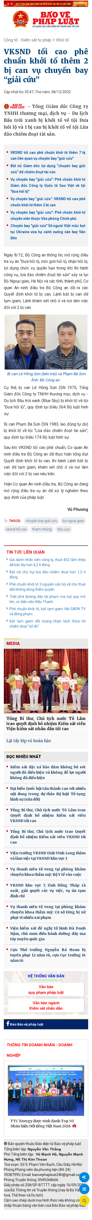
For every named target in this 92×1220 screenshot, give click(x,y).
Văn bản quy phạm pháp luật (46, 989)
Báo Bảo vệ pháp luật (26, 1024)
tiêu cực (63, 529)
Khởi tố (62, 40)
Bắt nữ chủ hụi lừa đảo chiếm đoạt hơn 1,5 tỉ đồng (47, 574)
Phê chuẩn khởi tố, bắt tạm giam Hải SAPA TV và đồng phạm (47, 611)
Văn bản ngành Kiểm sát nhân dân (46, 1005)
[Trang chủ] (46, 18)
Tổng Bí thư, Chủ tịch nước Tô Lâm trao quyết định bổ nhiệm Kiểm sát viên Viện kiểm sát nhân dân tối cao (46, 723)
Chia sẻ (84, 1177)
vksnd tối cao (16, 529)
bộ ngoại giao (73, 521)
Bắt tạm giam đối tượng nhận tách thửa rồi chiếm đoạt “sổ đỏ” (47, 623)
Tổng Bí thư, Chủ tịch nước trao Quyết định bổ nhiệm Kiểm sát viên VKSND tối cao (48, 837)
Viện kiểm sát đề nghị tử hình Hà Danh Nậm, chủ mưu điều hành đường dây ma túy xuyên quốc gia (48, 933)
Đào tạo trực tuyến (57, 1217)
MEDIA (13, 643)
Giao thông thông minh (55, 1212)
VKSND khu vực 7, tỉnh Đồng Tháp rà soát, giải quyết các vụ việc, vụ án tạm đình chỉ (48, 890)
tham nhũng (42, 529)
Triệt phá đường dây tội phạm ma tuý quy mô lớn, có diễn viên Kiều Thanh (47, 599)
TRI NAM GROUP (19, 1212)
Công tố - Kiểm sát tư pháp (27, 40)
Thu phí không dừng (22, 1217)
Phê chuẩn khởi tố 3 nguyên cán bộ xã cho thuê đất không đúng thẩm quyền (47, 586)
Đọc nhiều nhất (23, 756)
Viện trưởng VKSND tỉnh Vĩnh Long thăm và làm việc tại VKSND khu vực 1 (48, 856)
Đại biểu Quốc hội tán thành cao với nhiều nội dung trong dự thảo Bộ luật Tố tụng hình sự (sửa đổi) (48, 794)
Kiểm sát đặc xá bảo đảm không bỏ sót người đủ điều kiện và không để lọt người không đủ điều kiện (48, 772)
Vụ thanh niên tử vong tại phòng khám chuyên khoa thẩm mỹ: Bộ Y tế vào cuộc (48, 872)
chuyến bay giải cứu (41, 521)
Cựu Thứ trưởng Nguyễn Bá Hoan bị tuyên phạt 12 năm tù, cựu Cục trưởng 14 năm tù (48, 955)
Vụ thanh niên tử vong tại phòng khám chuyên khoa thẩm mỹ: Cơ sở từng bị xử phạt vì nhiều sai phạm (48, 912)
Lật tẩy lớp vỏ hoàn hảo (28, 740)
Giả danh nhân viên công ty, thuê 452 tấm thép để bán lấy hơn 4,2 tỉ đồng (47, 562)
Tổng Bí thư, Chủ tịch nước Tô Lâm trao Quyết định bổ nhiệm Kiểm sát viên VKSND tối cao (48, 815)
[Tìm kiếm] (84, 1201)
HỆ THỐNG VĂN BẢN (46, 976)
